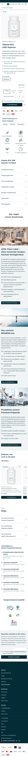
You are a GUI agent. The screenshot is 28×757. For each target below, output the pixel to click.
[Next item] (26, 478)
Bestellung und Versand (6, 678)
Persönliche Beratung (6, 673)
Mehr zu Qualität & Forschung (9, 302)
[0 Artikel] (26, 4)
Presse (2, 723)
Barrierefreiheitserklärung (6, 738)
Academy (3, 711)
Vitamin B (13, 124)
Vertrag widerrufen (5, 684)
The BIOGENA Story (5, 708)
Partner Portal (4, 713)
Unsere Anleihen (4, 721)
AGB (12, 651)
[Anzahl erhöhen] (22, 96)
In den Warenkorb (12, 104)
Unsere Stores (4, 700)
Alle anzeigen (4, 460)
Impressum (3, 729)
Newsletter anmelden (14, 657)
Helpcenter (3, 681)
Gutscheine (3, 694)
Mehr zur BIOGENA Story (8, 382)
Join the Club (4, 692)
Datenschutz (3, 726)
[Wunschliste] (22, 4)
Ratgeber (3, 697)
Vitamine (5, 124)
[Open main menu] (2, 4)
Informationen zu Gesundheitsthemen (8, 735)
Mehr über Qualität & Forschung (10, 445)
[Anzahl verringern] (16, 96)
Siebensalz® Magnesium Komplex (9, 488)
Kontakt (3, 675)
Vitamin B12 (20, 124)
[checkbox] (2, 651)
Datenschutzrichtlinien (20, 651)
